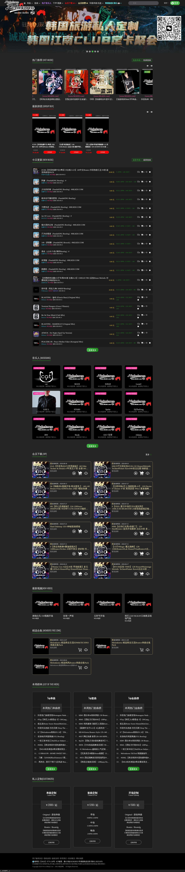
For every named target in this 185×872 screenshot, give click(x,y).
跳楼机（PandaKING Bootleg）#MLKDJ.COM (60, 269)
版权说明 (55, 858)
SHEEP (50, 291)
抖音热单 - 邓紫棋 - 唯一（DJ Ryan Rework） (126, 99)
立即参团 (49, 152)
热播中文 (44, 183)
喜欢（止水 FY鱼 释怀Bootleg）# (55, 251)
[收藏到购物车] (80, 650)
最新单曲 (137, 160)
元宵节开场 (99, 616)
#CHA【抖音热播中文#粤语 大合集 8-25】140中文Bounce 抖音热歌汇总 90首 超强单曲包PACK (74, 171)
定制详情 (51, 842)
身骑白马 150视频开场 (42, 616)
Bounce (43, 308)
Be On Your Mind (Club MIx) (53, 315)
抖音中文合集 (45, 174)
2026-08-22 (59, 291)
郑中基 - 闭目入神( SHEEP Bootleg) (56, 288)
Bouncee (43, 317)
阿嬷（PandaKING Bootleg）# (53, 180)
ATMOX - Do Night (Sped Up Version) (56, 333)
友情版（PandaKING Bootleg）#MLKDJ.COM (60, 260)
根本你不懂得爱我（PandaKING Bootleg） (59, 198)
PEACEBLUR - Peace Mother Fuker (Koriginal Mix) (62, 342)
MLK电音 (53, 174)
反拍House (44, 282)
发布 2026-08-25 (60, 174)
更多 (147, 454)
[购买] (86, 650)
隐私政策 (47, 858)
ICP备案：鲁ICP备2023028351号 (68, 861)
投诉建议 (71, 858)
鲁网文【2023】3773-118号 (44, 861)
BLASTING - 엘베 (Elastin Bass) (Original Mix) (60, 297)
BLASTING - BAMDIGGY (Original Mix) (58, 324)
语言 (165, 3)
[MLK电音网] (13, 3)
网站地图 (79, 858)
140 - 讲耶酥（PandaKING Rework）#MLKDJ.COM (62, 242)
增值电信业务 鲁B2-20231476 (91, 861)
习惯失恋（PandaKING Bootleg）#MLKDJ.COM (61, 207)
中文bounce (44, 291)
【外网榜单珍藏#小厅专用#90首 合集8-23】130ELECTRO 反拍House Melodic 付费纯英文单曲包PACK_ (74, 279)
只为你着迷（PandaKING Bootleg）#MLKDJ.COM (62, 234)
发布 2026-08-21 (57, 299)
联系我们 (63, 858)
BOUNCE (44, 218)
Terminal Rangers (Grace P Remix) (55, 306)
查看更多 (92, 350)
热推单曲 (137, 60)
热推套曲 (147, 60)
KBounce (43, 299)
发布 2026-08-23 (58, 282)
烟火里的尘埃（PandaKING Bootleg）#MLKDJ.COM (63, 225)
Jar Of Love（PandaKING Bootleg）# (56, 216)
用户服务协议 (37, 858)
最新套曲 (147, 160)
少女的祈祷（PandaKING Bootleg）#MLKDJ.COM (62, 189)
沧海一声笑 (68, 616)
